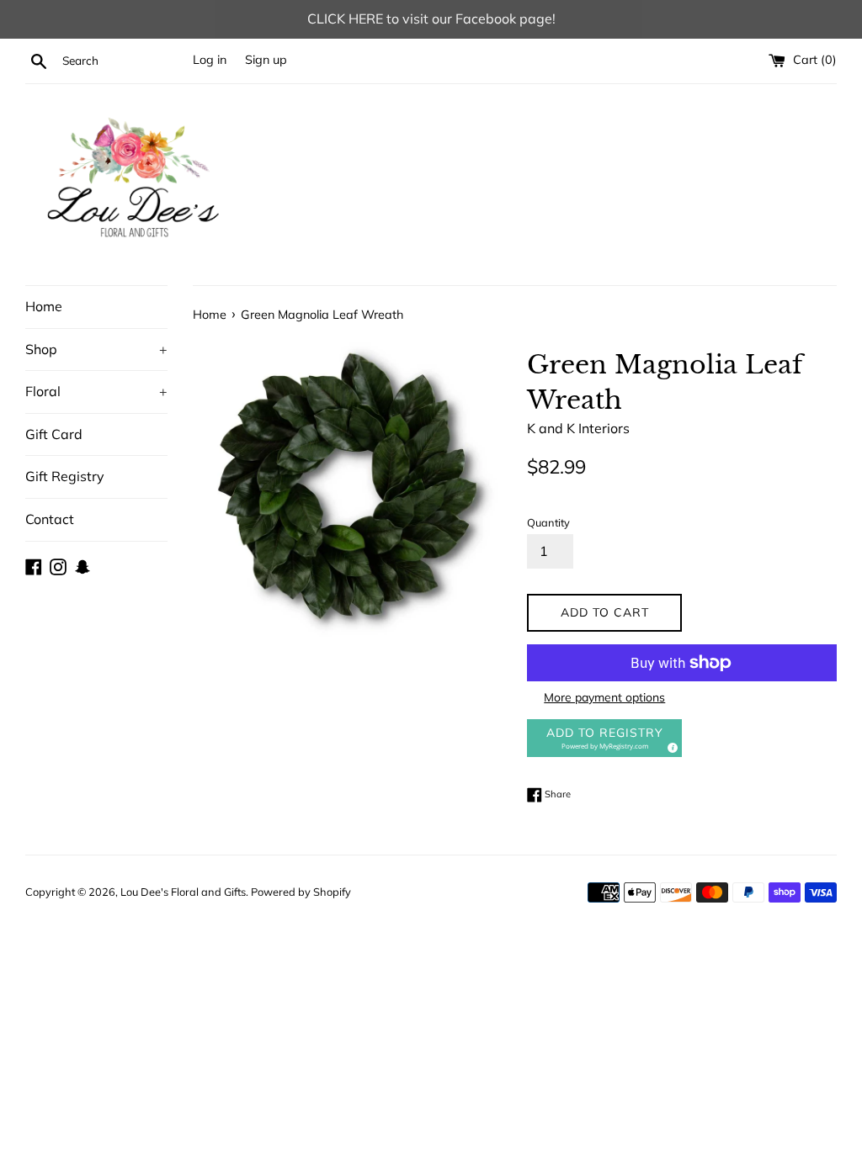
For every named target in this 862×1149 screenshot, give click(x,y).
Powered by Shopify (301, 891)
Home (43, 306)
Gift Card (53, 434)
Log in (209, 59)
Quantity (548, 522)
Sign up (266, 59)
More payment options (604, 697)
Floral (96, 391)
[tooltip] (670, 745)
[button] (604, 738)
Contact (49, 519)
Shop (96, 349)
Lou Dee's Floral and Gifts (183, 891)
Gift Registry (64, 476)
